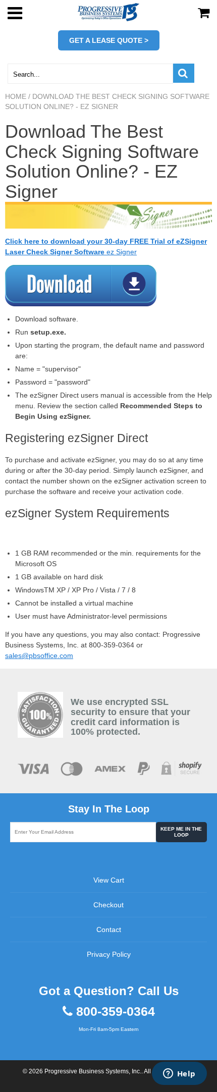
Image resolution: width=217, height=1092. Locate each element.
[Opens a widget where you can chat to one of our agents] (179, 1074)
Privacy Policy (109, 954)
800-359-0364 (115, 1011)
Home (15, 96)
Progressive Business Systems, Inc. (92, 1071)
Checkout (108, 905)
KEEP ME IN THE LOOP (181, 832)
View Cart (108, 880)
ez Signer (121, 252)
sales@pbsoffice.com (39, 655)
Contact (108, 929)
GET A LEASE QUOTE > (108, 40)
